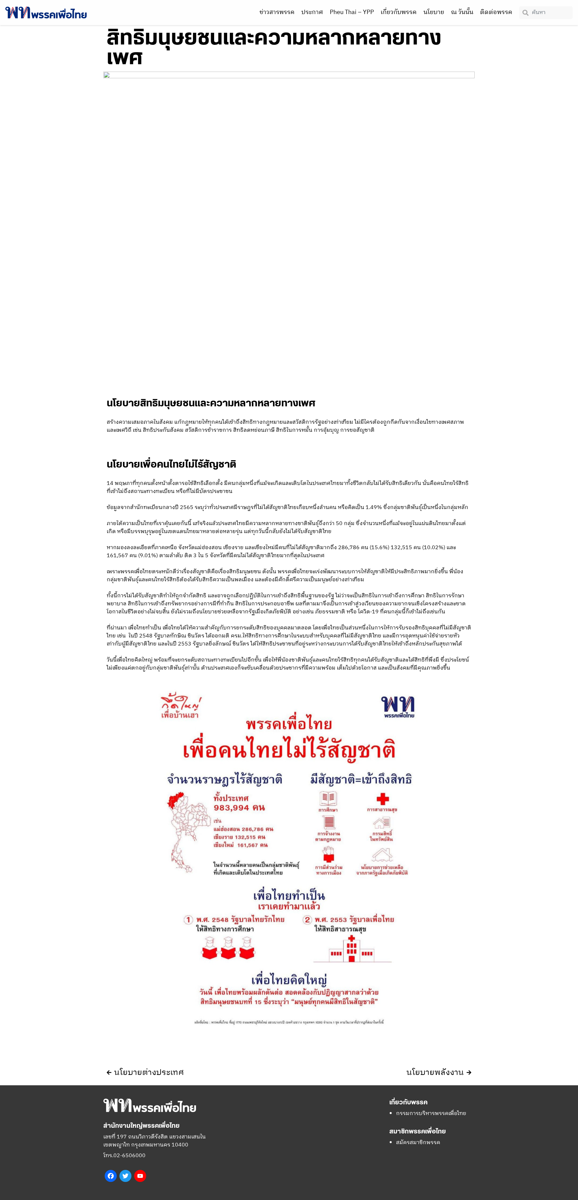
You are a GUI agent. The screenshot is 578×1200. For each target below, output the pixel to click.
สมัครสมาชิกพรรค (418, 1142)
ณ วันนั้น (462, 12)
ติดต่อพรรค (496, 12)
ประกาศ (312, 12)
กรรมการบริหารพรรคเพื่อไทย (431, 1113)
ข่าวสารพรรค (277, 12)
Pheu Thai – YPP (352, 12)
